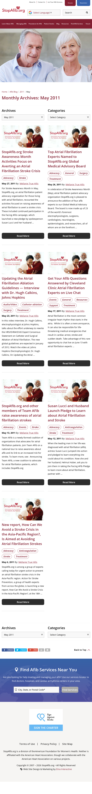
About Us (32, 2)
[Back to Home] (13, 9)
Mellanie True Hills (29, 183)
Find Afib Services (77, 24)
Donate (70, 3)
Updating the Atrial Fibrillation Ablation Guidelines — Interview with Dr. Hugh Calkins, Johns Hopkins (20, 288)
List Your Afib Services (55, 2)
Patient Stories (49, 24)
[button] (33, 650)
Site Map (67, 744)
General (69, 173)
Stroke (22, 178)
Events (53, 299)
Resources (65, 24)
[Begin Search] (87, 12)
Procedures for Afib (35, 24)
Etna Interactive (64, 769)
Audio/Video (10, 304)
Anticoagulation (73, 427)
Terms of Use (27, 744)
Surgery (83, 173)
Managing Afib (21, 24)
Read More (23, 235)
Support (53, 305)
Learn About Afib (8, 24)
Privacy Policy (49, 744)
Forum (88, 24)
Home (4, 91)
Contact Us (41, 2)
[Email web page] (47, 650)
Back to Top (80, 649)
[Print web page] (41, 650)
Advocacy (8, 178)
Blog (57, 24)
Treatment (55, 178)
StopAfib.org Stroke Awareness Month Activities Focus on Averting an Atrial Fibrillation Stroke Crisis (21, 161)
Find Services (70, 689)
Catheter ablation (32, 304)
